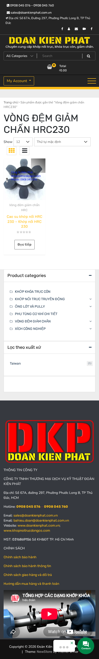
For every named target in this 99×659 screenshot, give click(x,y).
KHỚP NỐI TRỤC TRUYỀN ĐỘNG (40, 299)
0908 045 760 (56, 507)
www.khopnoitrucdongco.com (27, 531)
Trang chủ (11, 102)
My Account (17, 81)
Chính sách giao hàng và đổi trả (28, 575)
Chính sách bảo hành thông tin (27, 566)
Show (8, 142)
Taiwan (15, 363)
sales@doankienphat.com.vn (31, 12)
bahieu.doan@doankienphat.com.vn (41, 520)
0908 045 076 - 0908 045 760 (31, 5)
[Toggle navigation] (92, 80)
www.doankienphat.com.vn (39, 526)
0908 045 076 (28, 507)
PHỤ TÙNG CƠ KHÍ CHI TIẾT (36, 314)
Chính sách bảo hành (20, 557)
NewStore (44, 652)
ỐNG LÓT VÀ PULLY (30, 306)
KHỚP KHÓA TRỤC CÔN (32, 292)
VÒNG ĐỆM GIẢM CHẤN (33, 321)
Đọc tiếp (24, 244)
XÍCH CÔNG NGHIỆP (30, 329)
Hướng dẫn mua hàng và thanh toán (31, 584)
